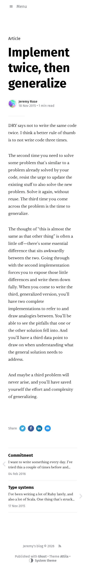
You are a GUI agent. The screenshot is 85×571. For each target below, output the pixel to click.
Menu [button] (22, 6)
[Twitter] (22, 428)
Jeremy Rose (28, 101)
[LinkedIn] (39, 428)
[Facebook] (31, 428)
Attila (64, 556)
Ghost (42, 556)
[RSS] (59, 546)
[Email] (48, 428)
